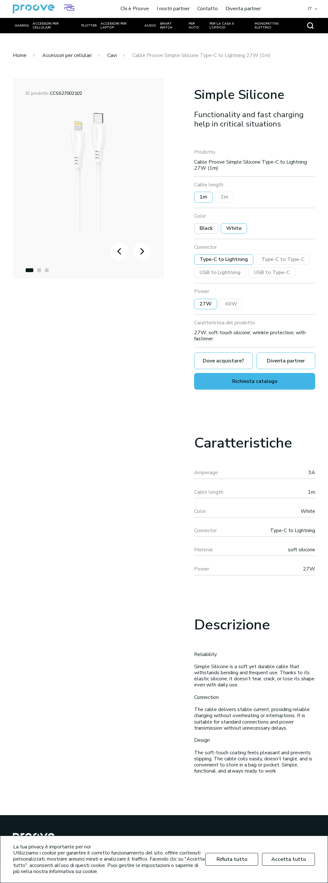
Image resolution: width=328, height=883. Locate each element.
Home (20, 55)
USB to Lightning (220, 272)
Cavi (112, 55)
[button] (29, 270)
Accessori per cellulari (46, 25)
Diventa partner (243, 9)
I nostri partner (173, 9)
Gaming (22, 25)
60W (231, 303)
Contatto (207, 9)
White (234, 228)
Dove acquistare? (223, 360)
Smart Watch (166, 25)
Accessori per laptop (114, 25)
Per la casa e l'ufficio (221, 25)
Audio (150, 25)
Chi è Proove (134, 9)
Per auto (194, 25)
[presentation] (119, 251)
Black (206, 228)
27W (206, 303)
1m (203, 196)
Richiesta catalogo (254, 381)
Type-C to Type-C (283, 259)
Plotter (89, 25)
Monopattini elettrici (267, 25)
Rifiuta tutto (232, 859)
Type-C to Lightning (224, 259)
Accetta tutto (288, 859)
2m (224, 196)
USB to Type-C (272, 272)
